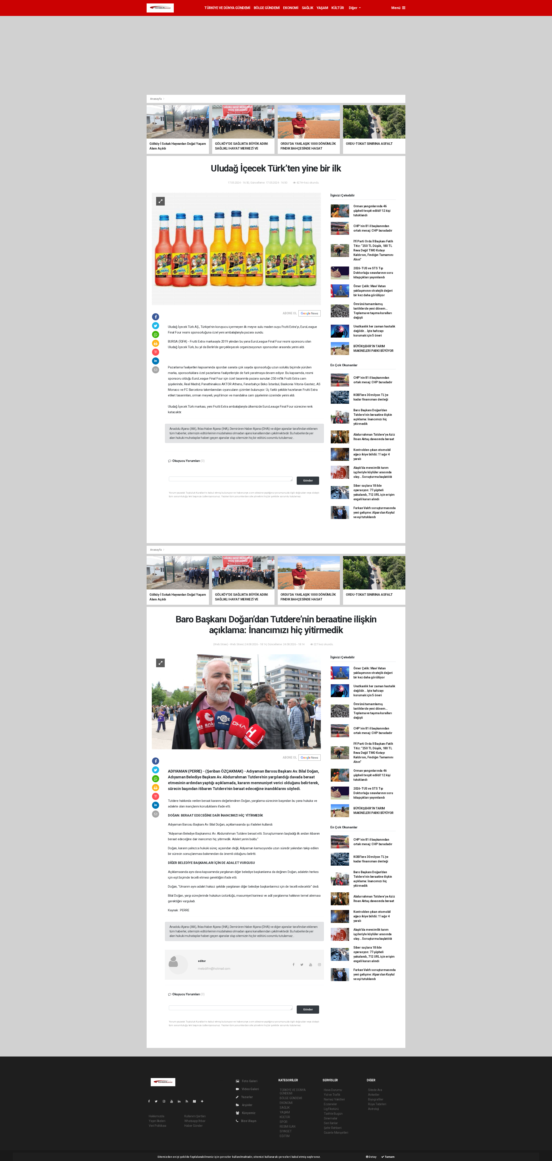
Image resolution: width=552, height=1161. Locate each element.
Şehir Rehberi (333, 1128)
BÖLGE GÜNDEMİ (267, 8)
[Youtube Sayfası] (173, 1101)
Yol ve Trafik (332, 1094)
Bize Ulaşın (248, 1121)
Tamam (389, 1156)
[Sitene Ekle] (204, 1101)
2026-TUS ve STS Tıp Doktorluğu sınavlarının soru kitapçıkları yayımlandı (373, 272)
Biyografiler (375, 1099)
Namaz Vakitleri (334, 1099)
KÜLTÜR (337, 8)
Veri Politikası (157, 1125)
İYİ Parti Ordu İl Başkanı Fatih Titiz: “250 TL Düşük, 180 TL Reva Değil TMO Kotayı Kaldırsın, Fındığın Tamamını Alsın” (373, 250)
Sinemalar (330, 1118)
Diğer (353, 8)
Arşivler (246, 1105)
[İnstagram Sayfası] (166, 1101)
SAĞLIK (307, 8)
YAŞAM (322, 8)
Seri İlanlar (331, 1123)
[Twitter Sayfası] (158, 1101)
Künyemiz (248, 1113)
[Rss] (188, 1101)
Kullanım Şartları (195, 1116)
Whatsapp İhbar (194, 1121)
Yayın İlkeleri (157, 1121)
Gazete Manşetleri (336, 1132)
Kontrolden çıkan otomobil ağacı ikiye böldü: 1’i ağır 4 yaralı (372, 454)
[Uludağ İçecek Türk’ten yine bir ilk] (236, 248)
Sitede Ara (375, 1090)
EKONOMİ (290, 8)
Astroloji (373, 1109)
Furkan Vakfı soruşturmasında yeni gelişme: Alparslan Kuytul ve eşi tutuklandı (374, 512)
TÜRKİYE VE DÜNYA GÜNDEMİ (227, 8)
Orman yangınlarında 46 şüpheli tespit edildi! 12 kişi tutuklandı (371, 210)
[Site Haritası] (196, 1101)
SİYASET (286, 1131)
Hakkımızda (156, 1116)
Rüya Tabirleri (377, 1104)
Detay (372, 1156)
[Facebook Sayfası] (150, 1101)
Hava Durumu (333, 1090)
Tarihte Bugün (333, 1113)
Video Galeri (250, 1089)
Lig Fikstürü (331, 1109)
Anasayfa (156, 98)
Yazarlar (247, 1097)
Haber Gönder (193, 1125)
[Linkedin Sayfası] (181, 1101)
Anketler (373, 1094)
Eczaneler (330, 1104)
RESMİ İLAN (287, 1126)
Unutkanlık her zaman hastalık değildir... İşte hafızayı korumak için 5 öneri (374, 331)
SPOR (283, 1122)
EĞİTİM (285, 1136)
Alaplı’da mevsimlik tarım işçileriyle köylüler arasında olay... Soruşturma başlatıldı (372, 472)
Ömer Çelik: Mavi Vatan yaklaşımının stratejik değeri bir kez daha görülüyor (373, 290)
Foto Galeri (249, 1081)
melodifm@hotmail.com (214, 968)
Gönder (308, 480)
